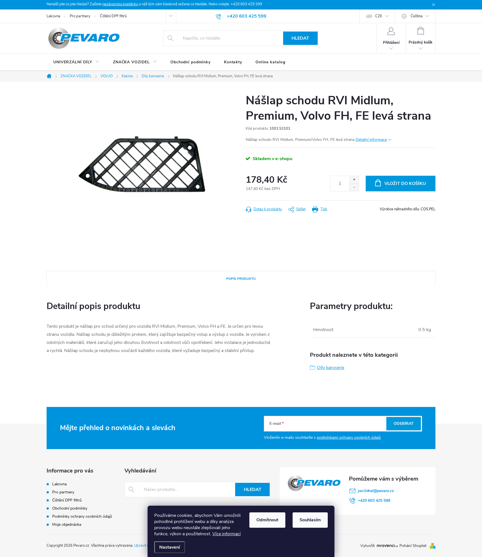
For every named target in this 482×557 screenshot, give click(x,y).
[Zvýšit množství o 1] (354, 180)
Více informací (226, 534)
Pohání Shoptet (413, 545)
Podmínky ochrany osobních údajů (82, 516)
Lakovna (53, 16)
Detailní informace (371, 139)
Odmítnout (267, 520)
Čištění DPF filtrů (113, 16)
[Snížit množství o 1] (354, 187)
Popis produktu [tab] (241, 278)
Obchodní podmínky (69, 508)
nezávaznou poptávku (120, 4)
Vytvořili (367, 546)
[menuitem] (76, 62)
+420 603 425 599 (374, 500)
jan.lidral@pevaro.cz (376, 490)
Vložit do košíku (405, 183)
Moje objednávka (66, 524)
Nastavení (169, 547)
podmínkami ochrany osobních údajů (349, 437)
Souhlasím (310, 520)
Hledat (300, 38)
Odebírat (404, 423)
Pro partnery (80, 16)
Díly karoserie (330, 368)
